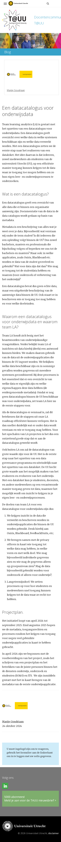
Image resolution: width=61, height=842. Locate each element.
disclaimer (53, 833)
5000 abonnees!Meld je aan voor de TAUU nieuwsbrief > (30, 798)
